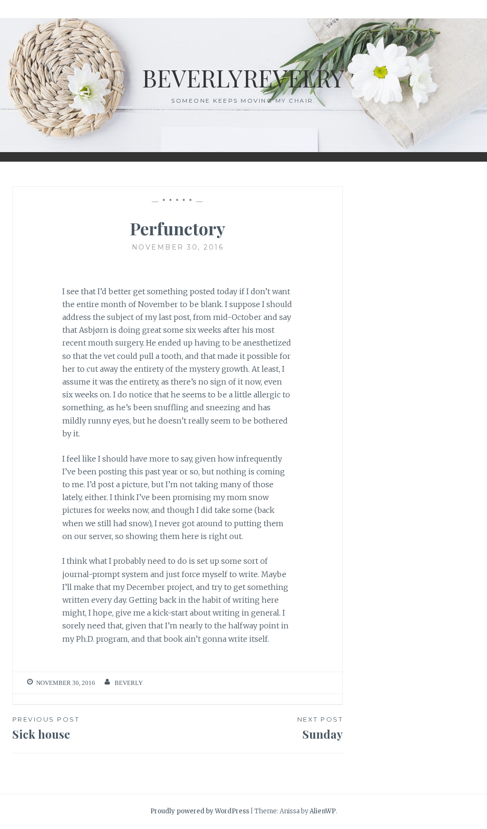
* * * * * (178, 201)
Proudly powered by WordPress (199, 811)
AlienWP (323, 811)
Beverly (129, 683)
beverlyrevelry (243, 78)
